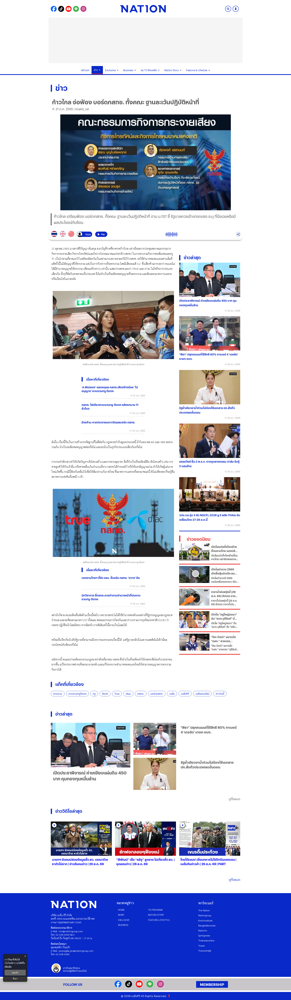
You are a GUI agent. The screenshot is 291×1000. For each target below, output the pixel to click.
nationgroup (204, 915)
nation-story (156, 914)
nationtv (202, 930)
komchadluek (205, 920)
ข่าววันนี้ (220, 693)
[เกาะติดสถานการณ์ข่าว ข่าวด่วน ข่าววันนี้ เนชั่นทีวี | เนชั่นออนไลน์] (143, 9)
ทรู (94, 693)
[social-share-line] (76, 9)
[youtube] (139, 986)
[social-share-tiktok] (61, 9)
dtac (128, 693)
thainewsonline (206, 940)
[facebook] (118, 986)
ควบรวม (57, 693)
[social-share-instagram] (83, 9)
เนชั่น (172, 693)
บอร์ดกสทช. (156, 693)
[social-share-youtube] (69, 9)
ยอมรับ (15, 972)
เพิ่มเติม (8, 966)
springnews (204, 935)
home (121, 909)
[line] (149, 986)
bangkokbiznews (207, 925)
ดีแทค (105, 693)
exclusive (123, 919)
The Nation (204, 910)
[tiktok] (128, 986)
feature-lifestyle (159, 919)
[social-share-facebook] (54, 9)
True (116, 693)
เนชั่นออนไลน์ (202, 693)
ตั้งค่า (15, 978)
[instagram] (160, 986)
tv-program (155, 909)
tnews (201, 945)
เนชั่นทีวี (185, 693)
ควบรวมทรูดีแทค (77, 693)
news (121, 914)
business (123, 924)
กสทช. (140, 693)
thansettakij (204, 950)
